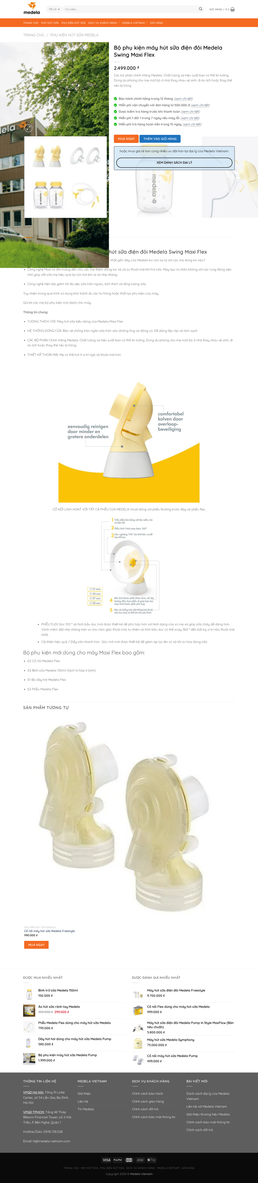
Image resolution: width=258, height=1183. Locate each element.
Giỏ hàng (156, 22)
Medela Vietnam (133, 22)
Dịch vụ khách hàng (102, 22)
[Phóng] (28, 128)
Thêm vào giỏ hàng (160, 139)
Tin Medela (86, 1109)
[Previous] (25, 222)
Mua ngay (126, 139)
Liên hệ (83, 1101)
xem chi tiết (183, 99)
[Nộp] (200, 9)
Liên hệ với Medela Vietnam (206, 1106)
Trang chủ (30, 22)
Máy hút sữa (50, 22)
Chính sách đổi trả (145, 1109)
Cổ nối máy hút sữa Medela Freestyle (49, 931)
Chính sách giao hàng (148, 1101)
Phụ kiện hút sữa (73, 22)
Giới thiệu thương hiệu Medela (208, 1114)
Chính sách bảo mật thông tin (153, 1117)
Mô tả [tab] (27, 241)
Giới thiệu (84, 1093)
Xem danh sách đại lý (174, 162)
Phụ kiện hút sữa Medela (74, 35)
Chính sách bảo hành (147, 1093)
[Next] (38, 126)
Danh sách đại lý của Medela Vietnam (207, 1096)
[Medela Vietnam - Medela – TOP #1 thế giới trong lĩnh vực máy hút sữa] (31, 9)
